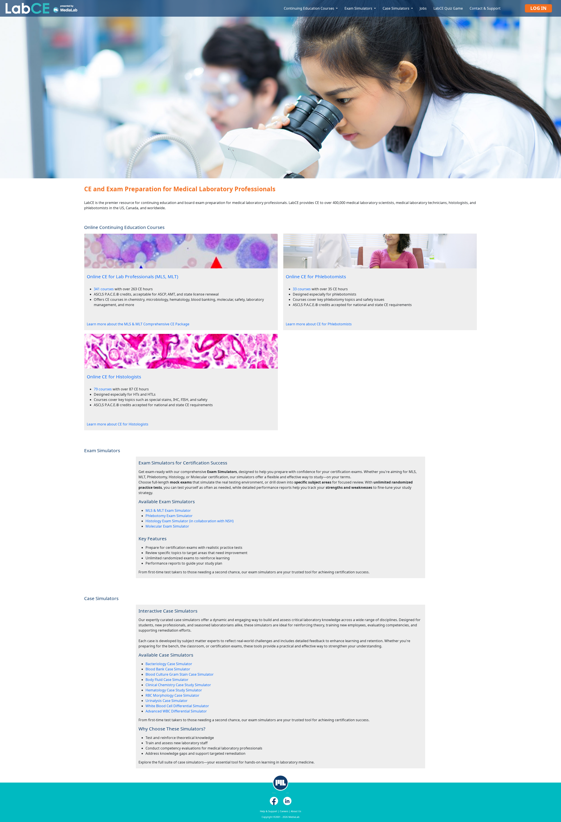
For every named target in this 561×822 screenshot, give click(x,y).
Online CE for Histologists (114, 377)
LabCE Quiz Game (448, 8)
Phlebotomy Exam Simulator (169, 515)
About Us (296, 811)
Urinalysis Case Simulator (167, 700)
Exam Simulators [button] (358, 8)
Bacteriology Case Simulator (169, 663)
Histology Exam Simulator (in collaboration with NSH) (190, 521)
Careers (284, 811)
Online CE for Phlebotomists (316, 276)
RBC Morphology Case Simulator (172, 695)
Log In (538, 8)
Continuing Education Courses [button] (309, 8)
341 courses (104, 289)
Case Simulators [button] (396, 8)
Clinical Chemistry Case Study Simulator (178, 684)
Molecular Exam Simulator (167, 526)
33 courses (302, 289)
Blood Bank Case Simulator (168, 669)
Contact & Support (485, 8)
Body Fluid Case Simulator (167, 679)
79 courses (103, 389)
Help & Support (268, 811)
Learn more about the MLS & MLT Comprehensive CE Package (138, 324)
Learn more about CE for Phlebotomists (319, 324)
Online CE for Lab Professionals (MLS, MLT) (132, 276)
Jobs (423, 8)
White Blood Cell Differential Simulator (177, 705)
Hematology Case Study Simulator (174, 690)
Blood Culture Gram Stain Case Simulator (180, 674)
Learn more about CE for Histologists (117, 424)
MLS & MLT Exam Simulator (168, 510)
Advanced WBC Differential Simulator (176, 711)
